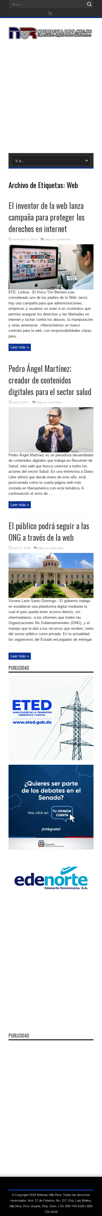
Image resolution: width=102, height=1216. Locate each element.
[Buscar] (89, 4)
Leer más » (19, 347)
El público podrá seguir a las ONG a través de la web (48, 531)
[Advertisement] (51, 95)
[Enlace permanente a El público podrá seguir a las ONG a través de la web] (51, 597)
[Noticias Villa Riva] (51, 35)
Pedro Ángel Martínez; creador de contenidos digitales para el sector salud (50, 380)
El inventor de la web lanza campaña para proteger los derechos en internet (46, 217)
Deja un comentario (57, 239)
